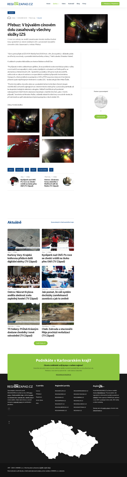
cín (27, 169)
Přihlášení (38, 394)
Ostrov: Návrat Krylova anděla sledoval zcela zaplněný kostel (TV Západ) (23, 295)
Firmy (84, 3)
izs (51, 169)
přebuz (11, 169)
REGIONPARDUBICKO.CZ (81, 391)
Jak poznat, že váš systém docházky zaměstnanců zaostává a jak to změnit (56, 295)
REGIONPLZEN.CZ (60, 391)
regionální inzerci (17, 402)
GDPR (41, 468)
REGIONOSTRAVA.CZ (80, 407)
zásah (33, 169)
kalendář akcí (21, 397)
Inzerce (38, 391)
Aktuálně (11, 12)
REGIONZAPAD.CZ (60, 394)
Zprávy (55, 3)
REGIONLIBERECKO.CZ (62, 407)
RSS (37, 403)
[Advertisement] (41, 204)
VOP (45, 468)
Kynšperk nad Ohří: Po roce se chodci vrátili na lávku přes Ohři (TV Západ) (28, 183)
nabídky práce (29, 397)
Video (64, 3)
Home (48, 3)
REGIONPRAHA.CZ (60, 400)
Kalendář (71, 3)
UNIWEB (95, 397)
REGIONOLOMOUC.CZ (80, 404)
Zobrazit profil (101, 116)
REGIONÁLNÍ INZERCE (63, 374)
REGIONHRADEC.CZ (61, 410)
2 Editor (13, 18)
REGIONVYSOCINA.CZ (80, 394)
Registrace (115, 3)
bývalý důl (19, 169)
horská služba (43, 169)
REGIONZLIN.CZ (78, 400)
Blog (78, 3)
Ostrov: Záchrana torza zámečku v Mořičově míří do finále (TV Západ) (51, 183)
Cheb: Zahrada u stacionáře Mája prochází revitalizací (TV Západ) (57, 332)
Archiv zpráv (39, 400)
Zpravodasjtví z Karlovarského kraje (62, 222)
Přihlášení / (107, 3)
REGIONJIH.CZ (59, 397)
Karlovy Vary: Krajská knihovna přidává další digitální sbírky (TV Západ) (22, 258)
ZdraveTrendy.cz (97, 410)
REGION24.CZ (78, 410)
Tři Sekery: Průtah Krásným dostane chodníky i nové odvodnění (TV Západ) (23, 332)
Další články (40, 343)
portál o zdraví (106, 408)
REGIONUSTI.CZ (60, 404)
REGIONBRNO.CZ (79, 397)
